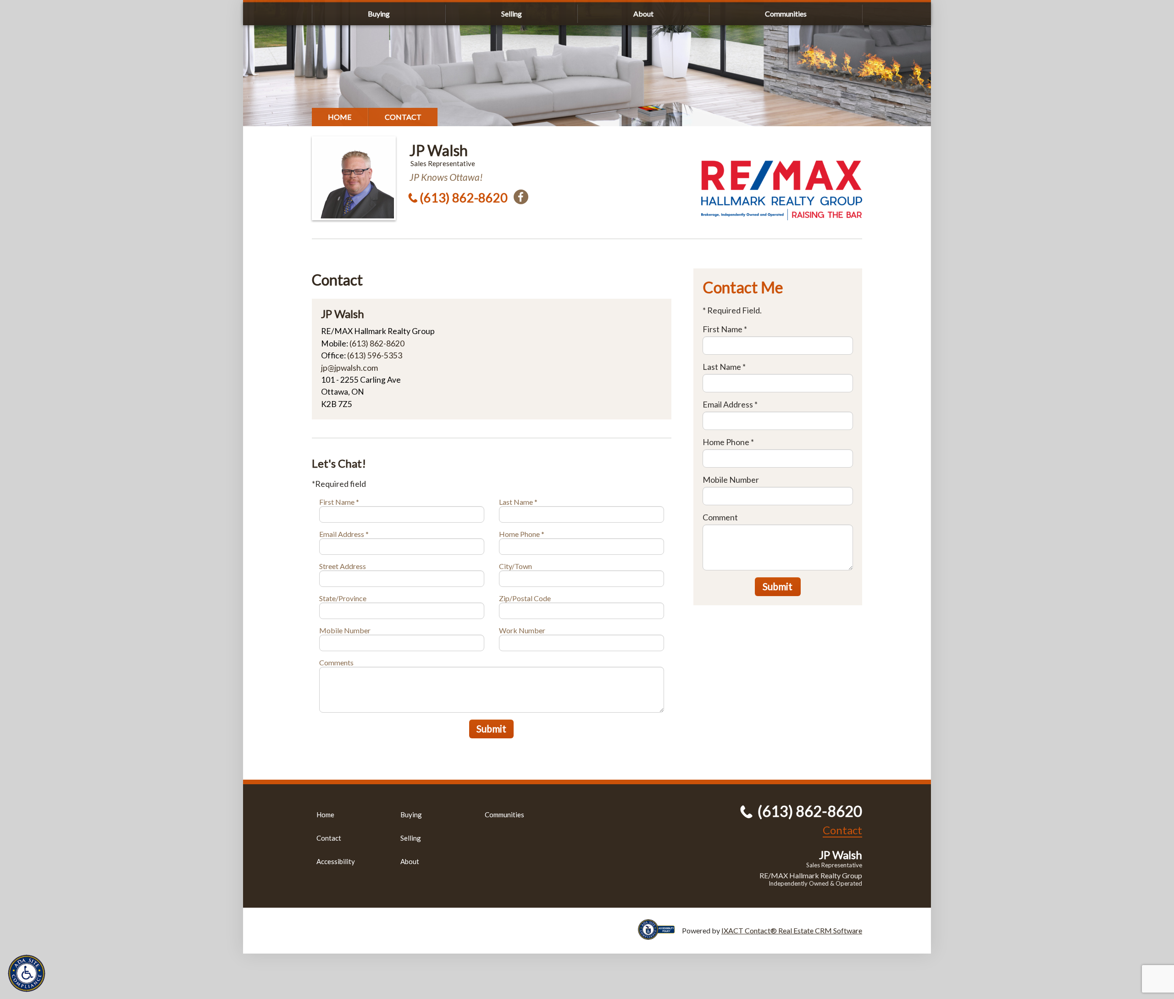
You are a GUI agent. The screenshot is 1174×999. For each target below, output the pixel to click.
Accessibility (335, 861)
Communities (786, 13)
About (643, 13)
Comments (336, 662)
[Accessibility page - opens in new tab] (659, 935)
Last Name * (518, 501)
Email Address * (344, 534)
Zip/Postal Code (525, 598)
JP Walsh (439, 150)
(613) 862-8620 (464, 197)
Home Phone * (521, 534)
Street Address (342, 566)
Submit (491, 728)
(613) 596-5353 (374, 355)
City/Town (515, 566)
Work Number (522, 630)
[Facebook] (521, 197)
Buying (379, 13)
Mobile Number (345, 630)
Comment (720, 517)
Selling (511, 13)
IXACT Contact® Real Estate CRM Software (791, 930)
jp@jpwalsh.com (349, 368)
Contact (403, 116)
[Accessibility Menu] (26, 973)
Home (340, 116)
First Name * (339, 501)
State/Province (342, 598)
